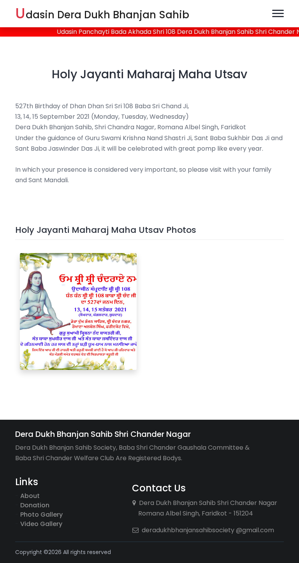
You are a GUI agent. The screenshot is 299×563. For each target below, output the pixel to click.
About (30, 495)
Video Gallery (41, 523)
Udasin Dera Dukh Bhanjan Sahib (102, 13)
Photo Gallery (41, 514)
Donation (34, 505)
